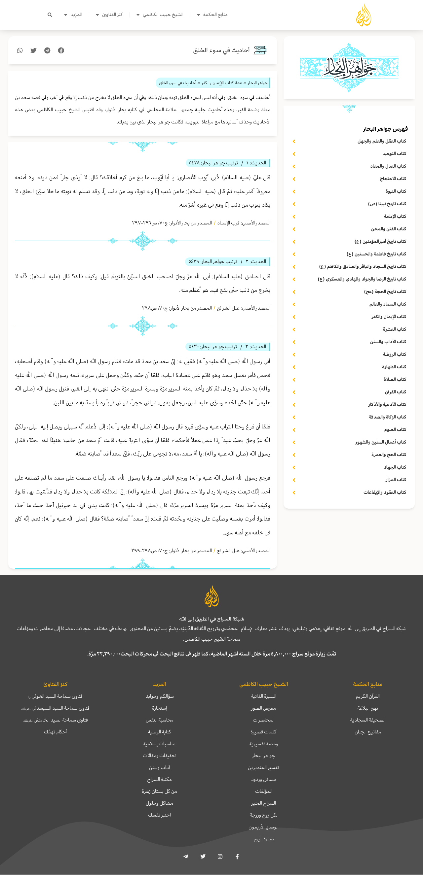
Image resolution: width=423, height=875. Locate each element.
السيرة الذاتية (263, 696)
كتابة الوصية (159, 731)
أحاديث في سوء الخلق (221, 50)
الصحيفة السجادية (367, 720)
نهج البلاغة (368, 708)
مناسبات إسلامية (159, 743)
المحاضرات (264, 720)
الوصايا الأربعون (264, 827)
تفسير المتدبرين (263, 767)
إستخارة (159, 708)
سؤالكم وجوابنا (159, 696)
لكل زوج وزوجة (264, 815)
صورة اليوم (263, 838)
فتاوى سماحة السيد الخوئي (55, 696)
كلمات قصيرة (263, 731)
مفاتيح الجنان (368, 731)
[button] (50, 15)
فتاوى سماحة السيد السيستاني (55, 708)
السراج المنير (263, 803)
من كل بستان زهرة (159, 791)
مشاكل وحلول (159, 803)
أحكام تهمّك (55, 731)
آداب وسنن (159, 767)
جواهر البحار (263, 755)
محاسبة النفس (159, 720)
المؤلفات (263, 791)
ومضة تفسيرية (264, 743)
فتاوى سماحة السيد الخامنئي (55, 720)
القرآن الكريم (368, 696)
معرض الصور (263, 708)
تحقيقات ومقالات (159, 755)
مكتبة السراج (159, 779)
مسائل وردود (263, 779)
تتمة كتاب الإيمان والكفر (222, 82)
